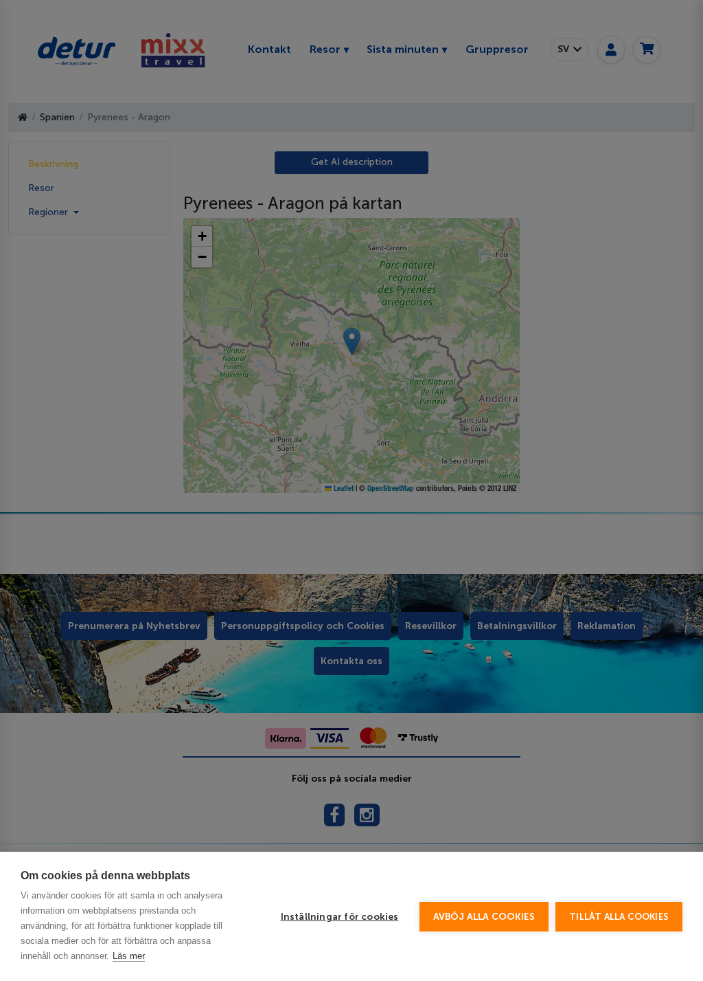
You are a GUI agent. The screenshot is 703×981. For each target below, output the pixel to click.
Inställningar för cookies (340, 917)
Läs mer (129, 956)
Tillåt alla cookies (619, 917)
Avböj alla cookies (484, 917)
